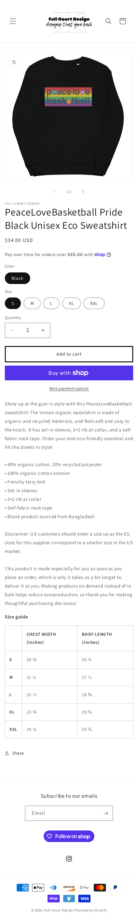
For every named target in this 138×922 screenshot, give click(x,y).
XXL (94, 303)
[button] (13, 21)
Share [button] (18, 753)
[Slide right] (83, 191)
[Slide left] (55, 191)
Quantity (13, 317)
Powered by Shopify (90, 910)
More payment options (69, 388)
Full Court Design (58, 910)
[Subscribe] (106, 813)
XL (71, 303)
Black (17, 278)
